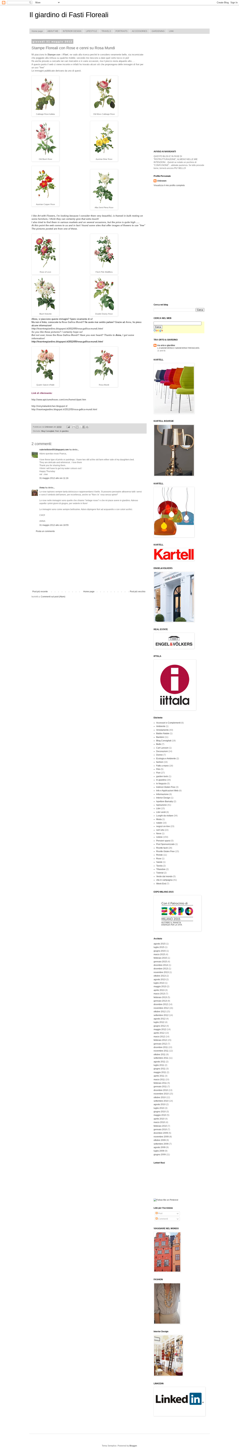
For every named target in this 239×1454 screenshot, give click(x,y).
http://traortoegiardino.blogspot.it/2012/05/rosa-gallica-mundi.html (64, 409)
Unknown (161, 181)
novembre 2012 (161, 1008)
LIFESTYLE (91, 31)
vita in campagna (164, 880)
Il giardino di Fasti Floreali (68, 15)
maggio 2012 (160, 1029)
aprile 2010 (159, 1119)
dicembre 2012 (161, 1004)
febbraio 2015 (160, 958)
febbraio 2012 (160, 1040)
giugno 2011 (160, 1068)
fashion (159, 762)
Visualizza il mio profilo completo (169, 185)
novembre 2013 (161, 972)
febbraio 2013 (160, 997)
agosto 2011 (159, 1061)
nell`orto (160, 830)
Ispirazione (161, 805)
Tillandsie (161, 869)
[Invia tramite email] (74, 427)
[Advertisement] (88, 561)
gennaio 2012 (160, 1044)
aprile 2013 (159, 990)
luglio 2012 (159, 1022)
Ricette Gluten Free (165, 851)
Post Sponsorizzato (165, 844)
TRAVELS (106, 31)
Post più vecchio (137, 591)
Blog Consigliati (47, 431)
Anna (118, 335)
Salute (159, 862)
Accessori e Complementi (168, 723)
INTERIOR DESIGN (72, 31)
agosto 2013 (160, 979)
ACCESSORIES (139, 31)
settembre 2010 (161, 1101)
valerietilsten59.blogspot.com (54, 449)
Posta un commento (45, 531)
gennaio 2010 (160, 1129)
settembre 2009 (161, 1144)
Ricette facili (162, 848)
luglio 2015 (159, 947)
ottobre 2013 (160, 976)
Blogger (133, 1446)
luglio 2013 (159, 983)
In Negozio (161, 783)
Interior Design (163, 798)
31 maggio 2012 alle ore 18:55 (54, 525)
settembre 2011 (161, 1058)
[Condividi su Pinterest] (87, 427)
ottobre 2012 (160, 1011)
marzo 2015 (159, 954)
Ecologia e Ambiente (166, 758)
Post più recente (40, 591)
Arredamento (162, 730)
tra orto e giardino (166, 345)
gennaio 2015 (160, 961)
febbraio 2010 (160, 1126)
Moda (159, 819)
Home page (37, 31)
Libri (158, 808)
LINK (171, 31)
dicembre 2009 (161, 1133)
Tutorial (159, 873)
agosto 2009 (160, 1147)
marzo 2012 (159, 1036)
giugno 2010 (160, 1111)
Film (158, 769)
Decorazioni (162, 751)
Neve (158, 833)
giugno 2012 (160, 1026)
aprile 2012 (159, 1033)
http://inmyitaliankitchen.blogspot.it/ (49, 406)
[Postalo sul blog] (77, 427)
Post (160, 1213)
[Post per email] (68, 427)
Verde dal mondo (164, 876)
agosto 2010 (160, 1104)
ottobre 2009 (160, 1140)
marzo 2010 (159, 1122)
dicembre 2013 (161, 968)
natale (159, 823)
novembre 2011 (161, 1051)
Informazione (162, 794)
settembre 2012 (161, 1015)
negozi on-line (163, 826)
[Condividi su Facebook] (84, 427)
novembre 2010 (161, 1094)
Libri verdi (161, 812)
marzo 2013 (159, 993)
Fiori (57, 431)
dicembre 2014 (161, 965)
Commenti (163, 1219)
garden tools (162, 776)
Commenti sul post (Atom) (53, 596)
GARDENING (158, 31)
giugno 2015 (160, 951)
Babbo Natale (162, 733)
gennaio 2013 (160, 1001)
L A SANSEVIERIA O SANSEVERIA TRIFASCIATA (178, 348)
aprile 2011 (159, 1076)
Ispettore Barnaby (164, 801)
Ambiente (160, 726)
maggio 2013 (160, 986)
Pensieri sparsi (163, 840)
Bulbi (158, 744)
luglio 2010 (159, 1108)
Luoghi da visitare (164, 815)
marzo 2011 (159, 1079)
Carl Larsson (162, 748)
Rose (158, 858)
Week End (161, 883)
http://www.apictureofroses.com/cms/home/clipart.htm (58, 399)
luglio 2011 (159, 1065)
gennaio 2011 (160, 1086)
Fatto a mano (162, 765)
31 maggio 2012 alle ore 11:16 (53, 478)
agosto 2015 (160, 944)
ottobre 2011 (160, 1054)
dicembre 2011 (161, 1047)
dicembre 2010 (161, 1090)
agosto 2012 (160, 1019)
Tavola (159, 866)
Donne (159, 755)
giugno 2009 (160, 1154)
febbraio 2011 (160, 1083)
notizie (159, 837)
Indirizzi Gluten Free (165, 787)
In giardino (64, 431)
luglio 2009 (159, 1151)
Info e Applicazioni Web (167, 790)
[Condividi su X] (80, 427)
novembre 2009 (161, 1136)
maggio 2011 (160, 1072)
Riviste (159, 855)
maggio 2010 (160, 1115)
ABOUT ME (52, 31)
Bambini (160, 737)
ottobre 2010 (160, 1097)
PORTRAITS (121, 31)
